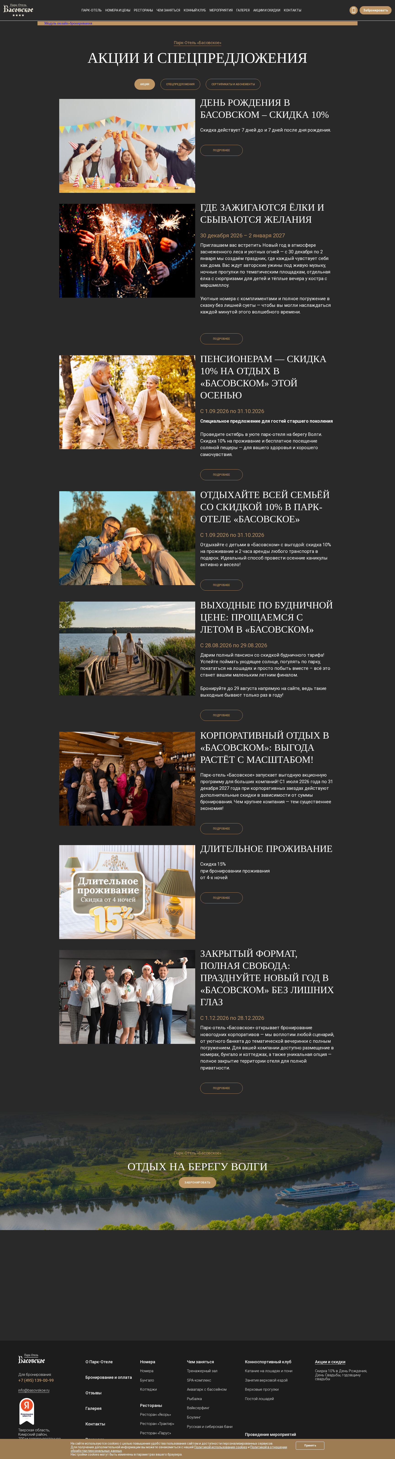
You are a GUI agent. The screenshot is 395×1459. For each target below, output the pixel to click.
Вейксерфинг (198, 1408)
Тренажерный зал (202, 1371)
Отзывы (93, 1392)
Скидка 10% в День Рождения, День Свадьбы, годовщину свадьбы (341, 1375)
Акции (144, 84)
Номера (147, 1361)
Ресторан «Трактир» (157, 1424)
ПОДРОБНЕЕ (221, 150)
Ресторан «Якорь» (155, 1414)
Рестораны (143, 10)
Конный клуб (195, 10)
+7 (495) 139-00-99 (354, 10)
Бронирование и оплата (108, 1377)
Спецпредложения (180, 84)
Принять (310, 1445)
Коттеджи (148, 1389)
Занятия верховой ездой (266, 1380)
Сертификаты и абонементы (233, 84)
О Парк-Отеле (99, 1361)
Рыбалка (194, 1399)
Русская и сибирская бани (209, 1427)
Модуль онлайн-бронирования (68, 23)
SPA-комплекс (199, 1380)
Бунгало (147, 1380)
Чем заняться (168, 10)
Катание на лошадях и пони (268, 1371)
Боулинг (194, 1417)
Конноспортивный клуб (268, 1361)
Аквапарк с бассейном (207, 1389)
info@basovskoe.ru (33, 1390)
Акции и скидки (266, 10)
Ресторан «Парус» (155, 1433)
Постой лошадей (259, 1399)
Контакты (292, 10)
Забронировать (375, 10)
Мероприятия (221, 10)
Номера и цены (117, 10)
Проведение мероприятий (270, 1434)
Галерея (243, 10)
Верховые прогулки (262, 1389)
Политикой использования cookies (220, 1447)
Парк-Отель (92, 10)
